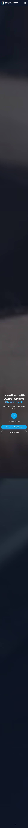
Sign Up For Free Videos (14, 427)
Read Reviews (14, 432)
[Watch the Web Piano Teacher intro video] (14, 416)
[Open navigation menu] (25, 3)
